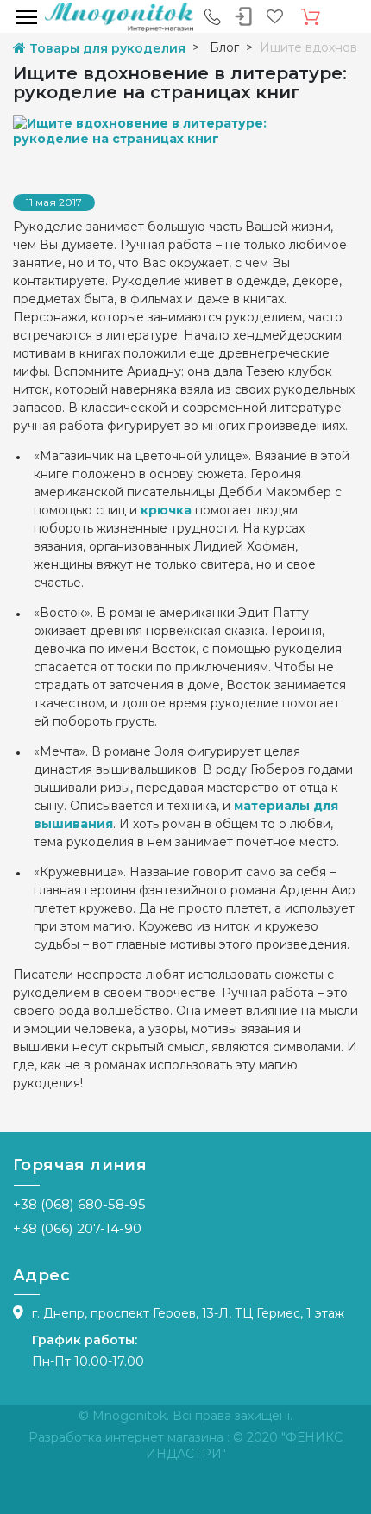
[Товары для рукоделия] (119, 16)
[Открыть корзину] (310, 17)
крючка (166, 510)
